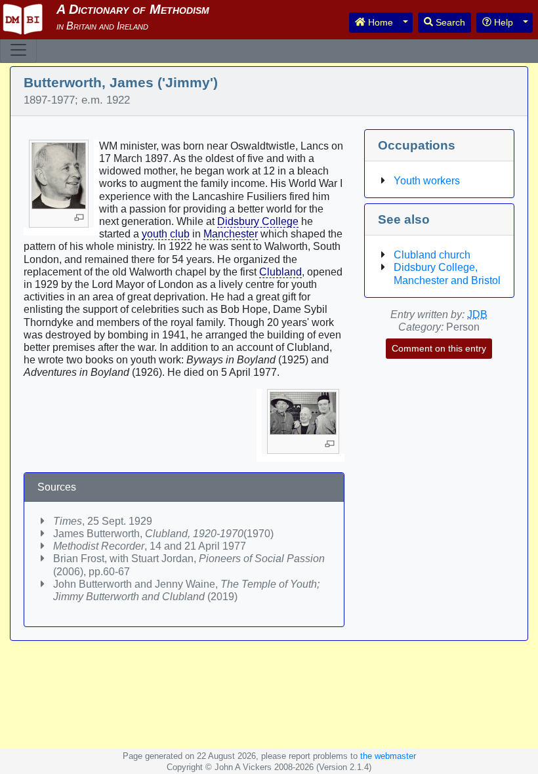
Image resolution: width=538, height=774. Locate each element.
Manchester (230, 233)
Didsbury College (258, 221)
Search (449, 22)
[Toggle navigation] (18, 50)
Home (379, 22)
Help (502, 22)
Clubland (280, 271)
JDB (477, 314)
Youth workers (427, 180)
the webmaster (388, 756)
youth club (166, 233)
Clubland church (432, 254)
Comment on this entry (439, 348)
